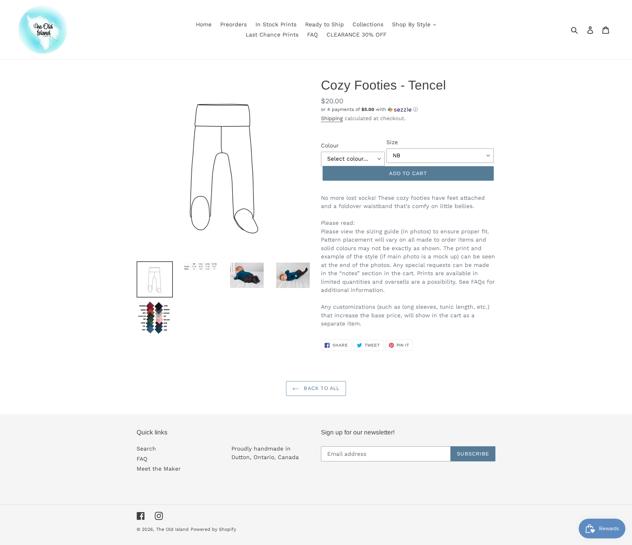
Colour (330, 145)
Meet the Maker (159, 468)
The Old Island (172, 529)
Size (392, 142)
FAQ (142, 458)
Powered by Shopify (213, 529)
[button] (408, 109)
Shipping (332, 118)
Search (146, 448)
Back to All (320, 388)
